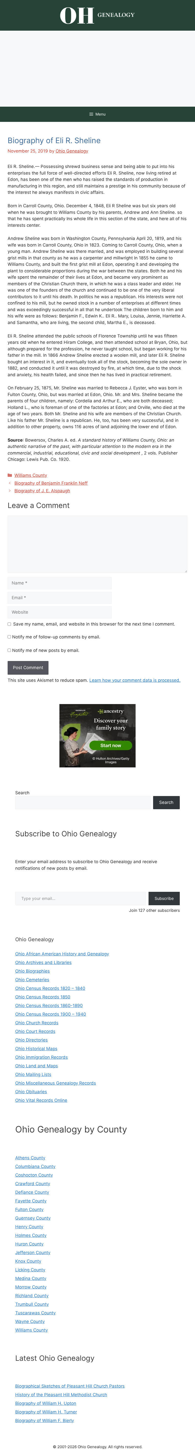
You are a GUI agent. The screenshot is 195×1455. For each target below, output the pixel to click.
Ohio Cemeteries (32, 979)
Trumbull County (32, 1304)
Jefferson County (32, 1252)
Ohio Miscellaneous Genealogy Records (55, 1083)
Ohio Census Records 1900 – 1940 (50, 1014)
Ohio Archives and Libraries (43, 962)
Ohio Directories (31, 1040)
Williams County (30, 475)
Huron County (29, 1243)
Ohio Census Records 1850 (42, 996)
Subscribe (164, 898)
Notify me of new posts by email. (45, 650)
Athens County (30, 1157)
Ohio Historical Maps (36, 1048)
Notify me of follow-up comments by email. (56, 636)
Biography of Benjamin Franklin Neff (51, 483)
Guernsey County (33, 1218)
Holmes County (30, 1235)
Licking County (30, 1269)
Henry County (29, 1226)
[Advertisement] (97, 68)
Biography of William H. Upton (45, 1403)
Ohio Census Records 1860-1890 (49, 1005)
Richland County (31, 1295)
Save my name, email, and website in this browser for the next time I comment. (94, 624)
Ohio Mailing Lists (33, 1074)
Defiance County (32, 1192)
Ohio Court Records (35, 1031)
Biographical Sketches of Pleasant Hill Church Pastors (70, 1386)
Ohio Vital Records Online (41, 1100)
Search (22, 792)
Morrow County (30, 1287)
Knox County (28, 1261)
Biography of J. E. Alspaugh (42, 490)
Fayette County (30, 1200)
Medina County (30, 1278)
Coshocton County (34, 1175)
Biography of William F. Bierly (44, 1420)
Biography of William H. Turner (46, 1411)
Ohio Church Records (36, 1022)
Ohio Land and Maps (36, 1065)
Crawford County (32, 1183)
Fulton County (29, 1209)
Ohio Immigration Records (41, 1057)
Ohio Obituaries (31, 1091)
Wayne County (30, 1321)
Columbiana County (35, 1166)
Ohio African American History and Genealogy (62, 953)
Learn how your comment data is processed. (135, 680)
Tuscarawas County (35, 1312)
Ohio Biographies (32, 971)
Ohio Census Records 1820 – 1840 (50, 988)
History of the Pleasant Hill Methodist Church (61, 1394)
